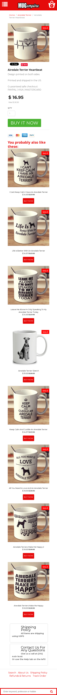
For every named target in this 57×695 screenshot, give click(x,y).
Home (12, 15)
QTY (10, 108)
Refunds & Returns (20, 676)
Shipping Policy (38, 672)
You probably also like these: (27, 144)
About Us (23, 672)
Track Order (39, 676)
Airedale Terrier (24, 15)
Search (12, 672)
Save (25, 65)
